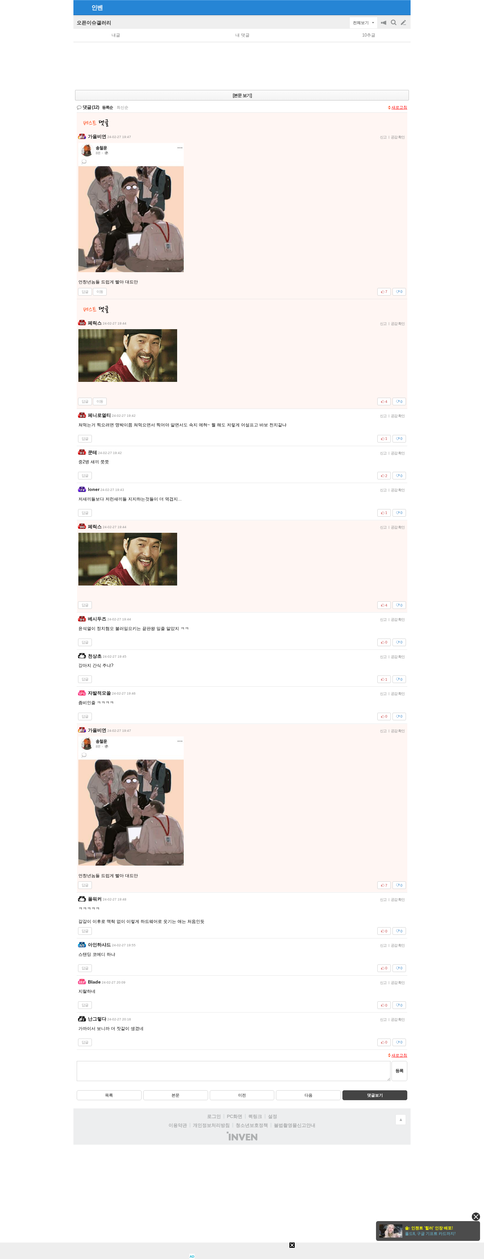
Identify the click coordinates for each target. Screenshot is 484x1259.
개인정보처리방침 (211, 1125)
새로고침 (399, 107)
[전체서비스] (403, 7)
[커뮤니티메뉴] (80, 7)
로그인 (214, 1116)
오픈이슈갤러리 (94, 22)
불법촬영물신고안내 (294, 1125)
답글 (85, 292)
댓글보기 (375, 1095)
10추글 (368, 35)
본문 (175, 1095)
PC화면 (234, 1116)
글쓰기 (404, 22)
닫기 (476, 1217)
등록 (399, 1070)
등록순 (107, 107)
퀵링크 (255, 1116)
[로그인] (391, 7)
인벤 (97, 7)
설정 (272, 1116)
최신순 (122, 107)
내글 (116, 35)
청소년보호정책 (252, 1125)
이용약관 (178, 1125)
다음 (308, 1095)
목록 (109, 1095)
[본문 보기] (242, 95)
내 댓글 (242, 35)
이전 (242, 1095)
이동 (99, 292)
